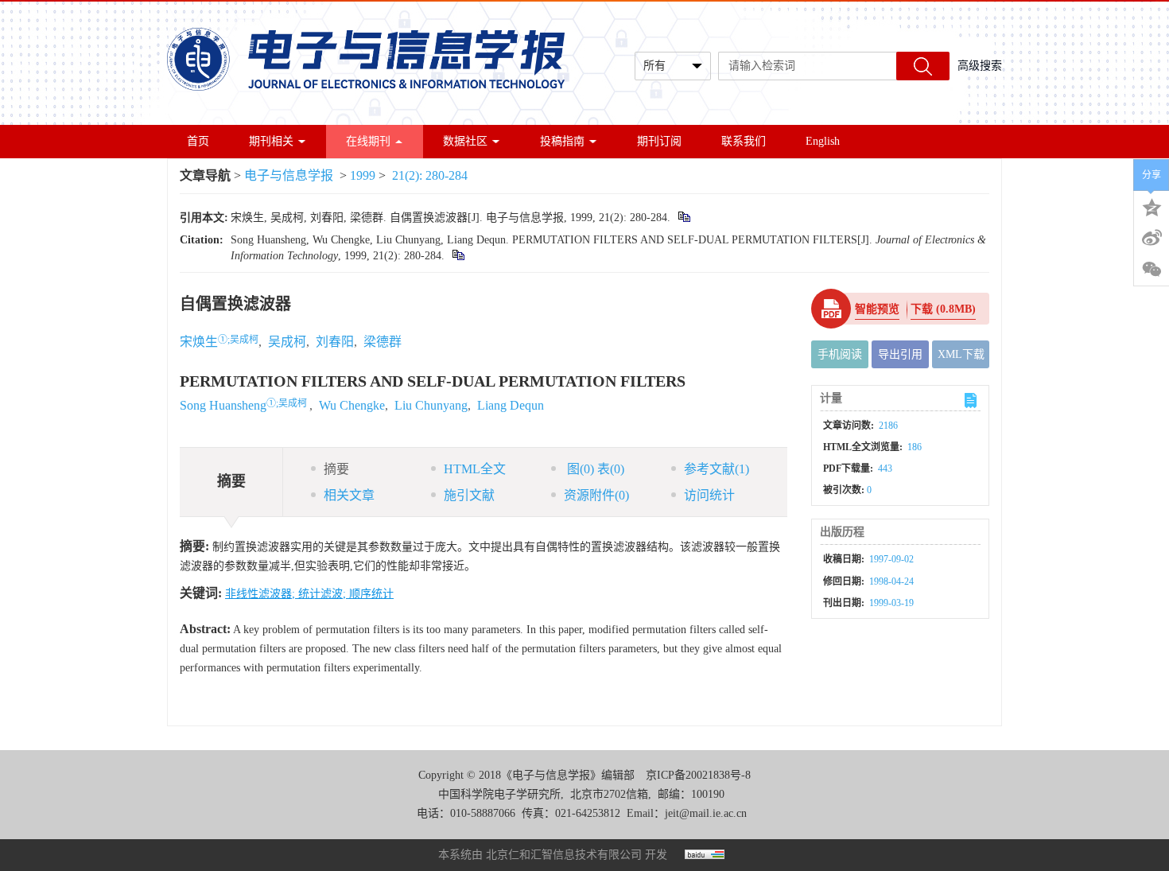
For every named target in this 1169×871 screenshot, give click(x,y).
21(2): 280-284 (430, 175)
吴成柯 (287, 341)
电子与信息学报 (288, 175)
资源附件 (596, 495)
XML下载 (961, 354)
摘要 (336, 469)
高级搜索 (979, 66)
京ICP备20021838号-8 (698, 775)
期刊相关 (271, 141)
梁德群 (382, 341)
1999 (362, 175)
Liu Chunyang (431, 405)
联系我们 (743, 141)
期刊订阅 (659, 141)
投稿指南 (562, 141)
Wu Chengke (352, 405)
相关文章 (349, 495)
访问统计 (709, 495)
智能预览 (877, 309)
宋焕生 (199, 341)
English (823, 141)
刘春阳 (335, 341)
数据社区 (465, 141)
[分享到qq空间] (1151, 206)
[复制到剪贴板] (683, 218)
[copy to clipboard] (458, 256)
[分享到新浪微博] (1151, 238)
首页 (198, 141)
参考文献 (716, 469)
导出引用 (900, 354)
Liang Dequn (510, 405)
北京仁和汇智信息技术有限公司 (564, 855)
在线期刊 (368, 141)
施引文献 (469, 495)
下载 (943, 309)
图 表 (594, 469)
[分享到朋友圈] (1151, 270)
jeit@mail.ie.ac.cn (706, 813)
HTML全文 (475, 469)
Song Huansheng (223, 405)
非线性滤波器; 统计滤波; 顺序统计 (309, 594)
